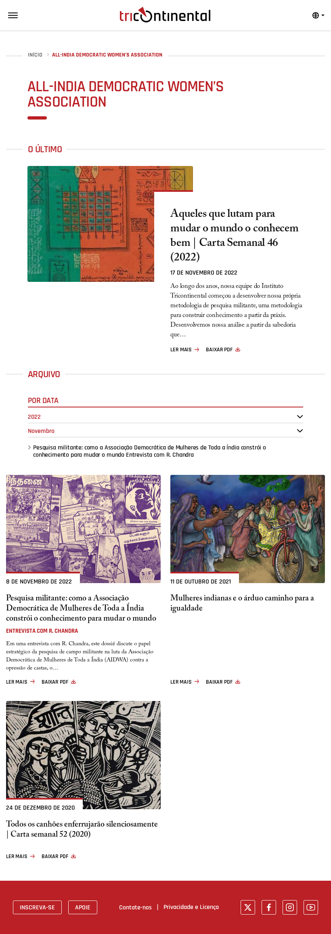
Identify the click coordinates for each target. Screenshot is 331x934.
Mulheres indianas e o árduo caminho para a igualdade (242, 604)
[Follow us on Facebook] (269, 907)
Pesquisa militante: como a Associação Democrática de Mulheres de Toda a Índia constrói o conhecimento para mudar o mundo (149, 451)
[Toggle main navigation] (13, 15)
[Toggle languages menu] (318, 15)
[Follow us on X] (248, 907)
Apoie (82, 907)
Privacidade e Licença (191, 907)
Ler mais (181, 350)
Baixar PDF (219, 350)
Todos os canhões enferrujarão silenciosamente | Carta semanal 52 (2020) (82, 831)
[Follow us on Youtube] (311, 907)
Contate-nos (135, 907)
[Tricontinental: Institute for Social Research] (165, 14)
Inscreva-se (37, 907)
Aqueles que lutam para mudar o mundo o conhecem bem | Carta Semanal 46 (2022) (234, 237)
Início (35, 55)
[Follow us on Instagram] (290, 907)
